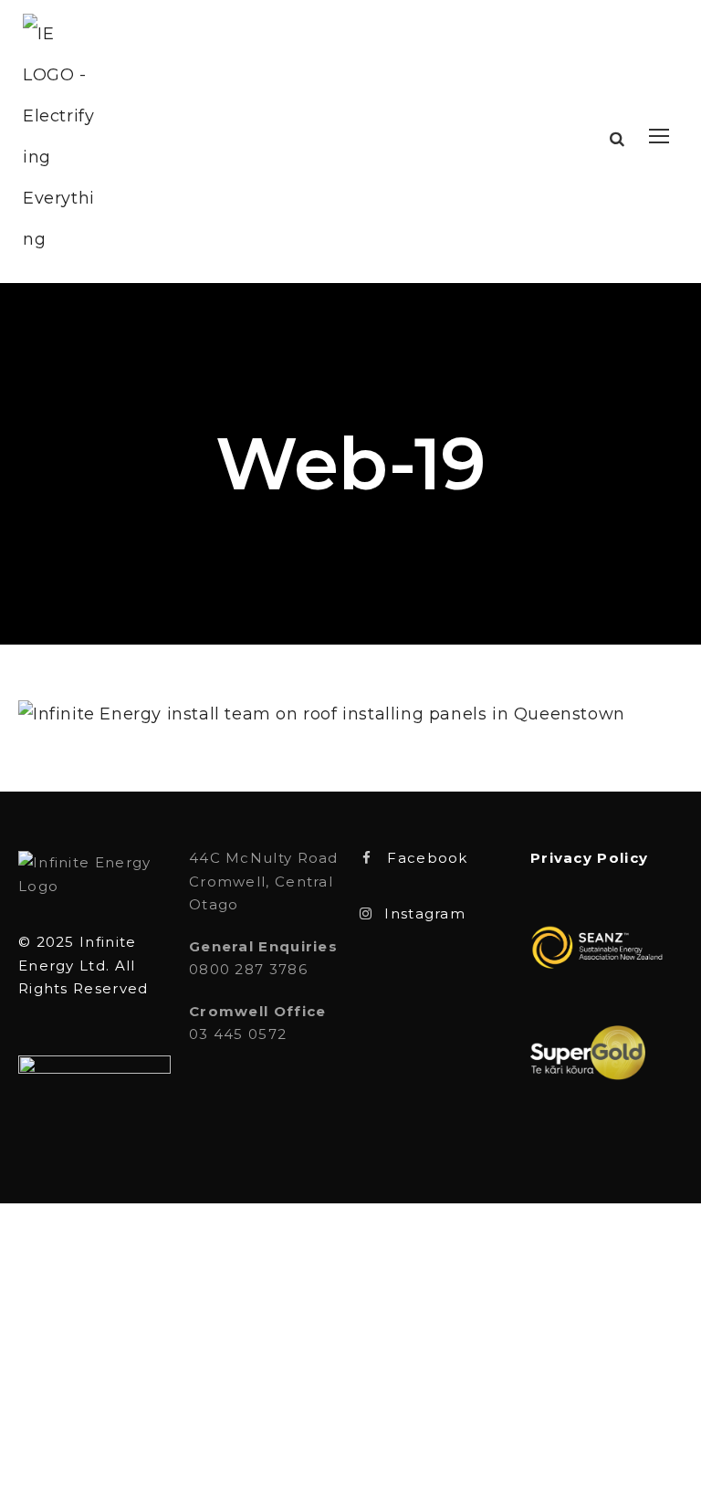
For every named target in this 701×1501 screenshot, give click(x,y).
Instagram (425, 913)
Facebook (427, 857)
